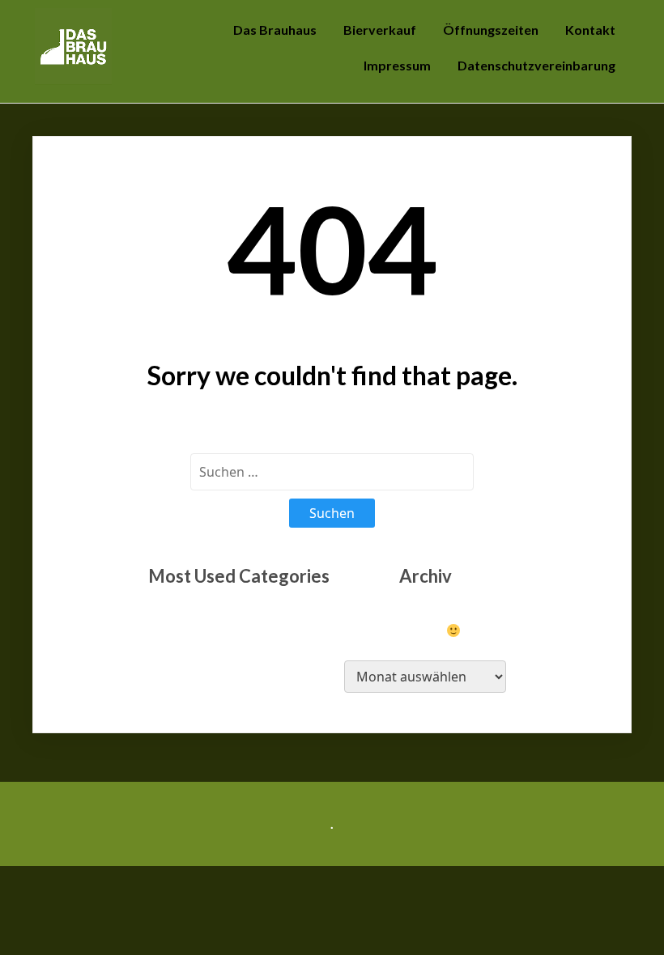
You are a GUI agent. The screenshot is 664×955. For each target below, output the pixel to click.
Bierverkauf (379, 29)
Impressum (397, 65)
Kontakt (590, 29)
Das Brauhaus (275, 29)
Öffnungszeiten (490, 29)
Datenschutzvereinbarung (536, 65)
